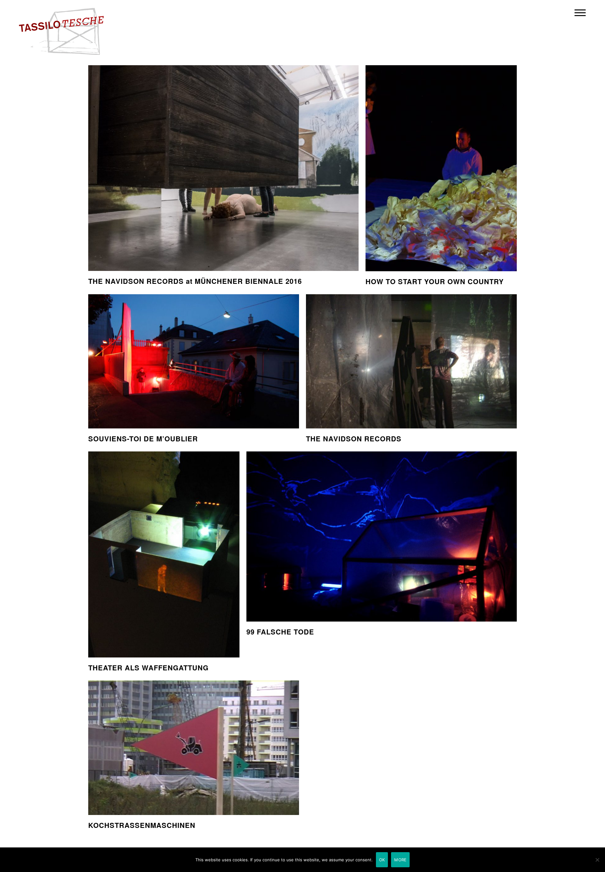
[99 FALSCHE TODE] (381, 536)
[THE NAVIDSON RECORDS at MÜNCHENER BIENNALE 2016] (223, 168)
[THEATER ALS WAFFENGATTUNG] (163, 554)
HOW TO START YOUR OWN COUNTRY (435, 281)
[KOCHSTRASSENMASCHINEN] (193, 747)
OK (382, 859)
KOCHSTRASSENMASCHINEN (141, 825)
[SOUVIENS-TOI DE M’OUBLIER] (193, 361)
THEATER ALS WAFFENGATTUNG (148, 667)
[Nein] (597, 860)
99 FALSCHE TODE (280, 631)
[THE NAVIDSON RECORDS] (411, 361)
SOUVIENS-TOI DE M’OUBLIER (143, 438)
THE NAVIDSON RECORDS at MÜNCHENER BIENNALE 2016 (195, 281)
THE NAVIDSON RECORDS (353, 438)
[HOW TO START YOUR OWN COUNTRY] (441, 168)
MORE (400, 859)
